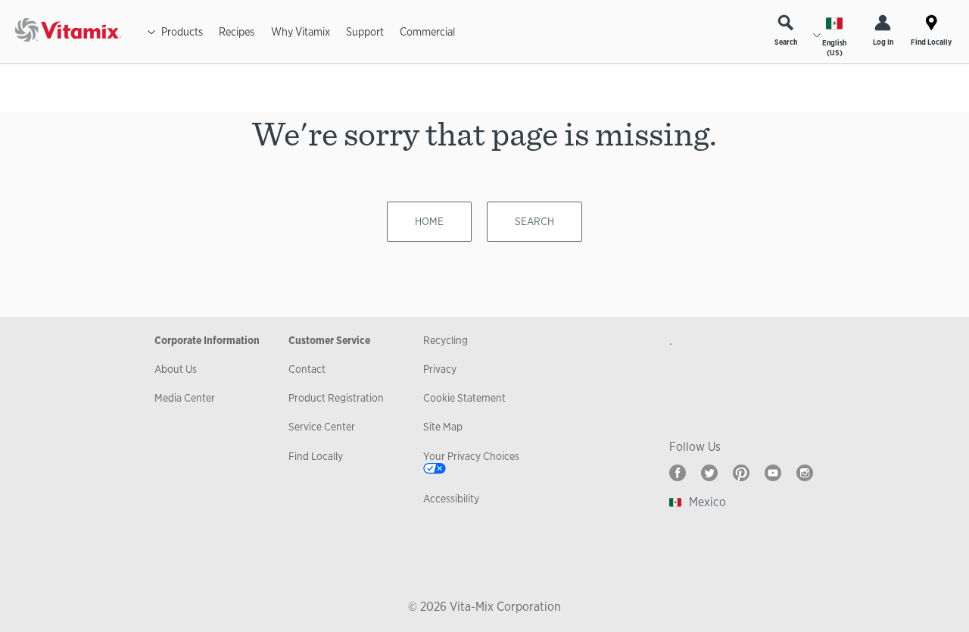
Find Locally (931, 42)
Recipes (236, 31)
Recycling (445, 340)
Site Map (443, 426)
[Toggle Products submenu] (151, 32)
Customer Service (329, 340)
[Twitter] (709, 473)
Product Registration (336, 398)
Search (785, 42)
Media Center (184, 398)
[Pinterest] (741, 473)
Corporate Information (207, 340)
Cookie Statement (464, 398)
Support (365, 31)
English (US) (834, 48)
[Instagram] (804, 473)
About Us (175, 369)
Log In (883, 42)
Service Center (321, 426)
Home (429, 221)
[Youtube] (773, 473)
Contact (307, 369)
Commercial (427, 31)
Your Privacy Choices (471, 456)
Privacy (439, 369)
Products (182, 31)
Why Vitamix (300, 31)
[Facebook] (677, 473)
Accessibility (451, 498)
